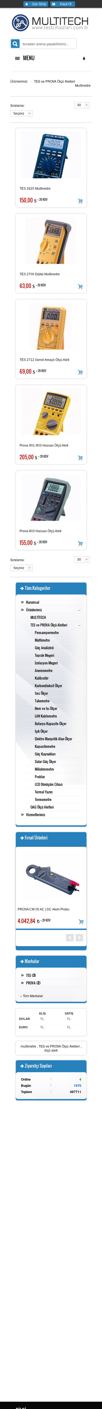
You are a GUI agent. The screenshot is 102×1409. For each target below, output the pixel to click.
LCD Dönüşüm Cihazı (49, 784)
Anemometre (43, 670)
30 (79, 105)
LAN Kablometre (46, 716)
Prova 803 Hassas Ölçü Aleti (40, 531)
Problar (40, 776)
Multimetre (83, 85)
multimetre (28, 1046)
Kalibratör (41, 678)
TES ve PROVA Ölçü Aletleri (54, 81)
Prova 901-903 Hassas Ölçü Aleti (44, 445)
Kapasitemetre (45, 746)
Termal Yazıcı (43, 791)
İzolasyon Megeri (46, 662)
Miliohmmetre (44, 769)
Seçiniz (18, 113)
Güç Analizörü (44, 647)
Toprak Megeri (44, 655)
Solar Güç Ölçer (45, 761)
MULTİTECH (38, 617)
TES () (31, 975)
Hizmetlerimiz (35, 814)
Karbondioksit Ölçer (48, 685)
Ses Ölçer (41, 693)
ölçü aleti (51, 1050)
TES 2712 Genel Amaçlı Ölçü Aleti (44, 360)
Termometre (43, 799)
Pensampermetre (47, 632)
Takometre (42, 700)
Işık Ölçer (41, 731)
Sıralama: (17, 105)
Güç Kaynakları (45, 754)
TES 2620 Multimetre (35, 188)
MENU (28, 58)
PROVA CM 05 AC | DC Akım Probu (43, 909)
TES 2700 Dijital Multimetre (40, 274)
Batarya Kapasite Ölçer (50, 723)
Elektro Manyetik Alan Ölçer (53, 738)
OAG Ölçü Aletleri (42, 807)
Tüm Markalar (33, 995)
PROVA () (33, 982)
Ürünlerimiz (18, 81)
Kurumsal (32, 602)
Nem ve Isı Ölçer (46, 708)
